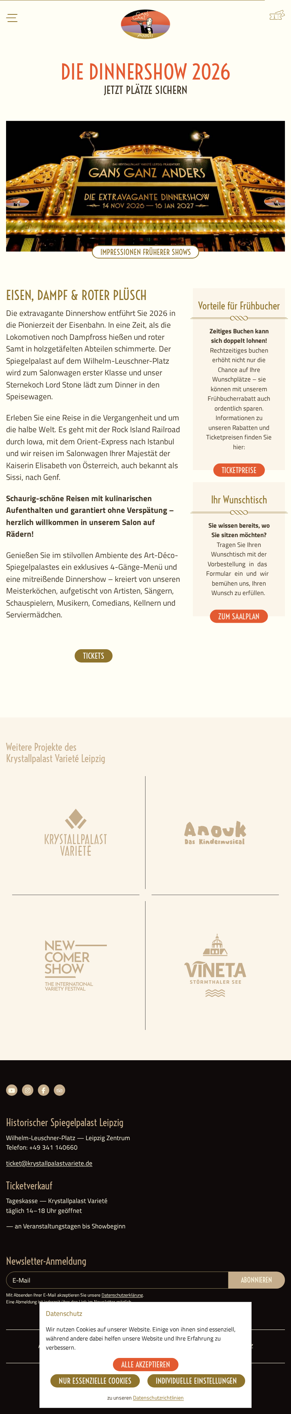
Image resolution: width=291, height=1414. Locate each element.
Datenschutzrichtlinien (158, 1398)
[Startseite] (145, 24)
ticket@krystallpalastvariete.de (49, 1163)
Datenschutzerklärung (122, 1294)
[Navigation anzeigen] (11, 18)
